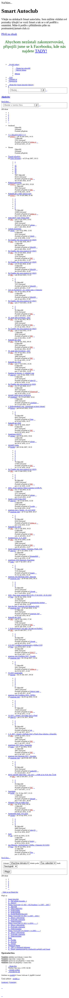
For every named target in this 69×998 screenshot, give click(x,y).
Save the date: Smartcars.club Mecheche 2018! (23, 606)
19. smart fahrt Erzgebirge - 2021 (19, 351)
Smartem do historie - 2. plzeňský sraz (21, 373)
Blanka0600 (34, 556)
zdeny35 (13, 375)
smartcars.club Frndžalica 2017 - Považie (22, 656)
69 (15, 171)
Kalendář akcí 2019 (14, 527)
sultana (32, 225)
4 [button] (8, 118)
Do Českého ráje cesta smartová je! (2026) (22, 240)
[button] (8, 122)
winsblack (13, 397)
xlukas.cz (33, 142)
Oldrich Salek (34, 691)
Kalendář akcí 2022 (14, 340)
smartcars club (15, 512)
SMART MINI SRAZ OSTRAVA (19, 395)
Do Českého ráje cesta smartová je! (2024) (22, 262)
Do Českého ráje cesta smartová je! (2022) (22, 329)
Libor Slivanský (15, 158)
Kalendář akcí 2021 (14, 362)
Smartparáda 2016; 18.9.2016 (18, 813)
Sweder (32, 506)
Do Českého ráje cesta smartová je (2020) (22, 384)
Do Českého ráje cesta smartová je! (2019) (22, 469)
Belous (12, 408)
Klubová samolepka (14, 182)
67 (15, 168)
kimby (32, 841)
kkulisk (12, 675)
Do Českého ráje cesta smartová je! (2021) (22, 301)
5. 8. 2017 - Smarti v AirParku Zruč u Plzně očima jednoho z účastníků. (32, 734)
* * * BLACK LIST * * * (17, 135)
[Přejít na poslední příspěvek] (37, 142)
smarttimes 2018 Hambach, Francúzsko (21, 560)
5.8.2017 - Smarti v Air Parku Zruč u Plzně (22, 715)
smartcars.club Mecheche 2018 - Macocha (22, 577)
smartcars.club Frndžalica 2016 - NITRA (21, 695)
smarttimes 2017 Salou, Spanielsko (20, 745)
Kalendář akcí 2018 (14, 617)
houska (12, 447)
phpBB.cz (16, 979)
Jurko (12, 562)
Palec (31, 419)
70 (15, 173)
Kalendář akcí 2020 (14, 423)
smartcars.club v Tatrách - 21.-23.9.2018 (21, 510)
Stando (32, 573)
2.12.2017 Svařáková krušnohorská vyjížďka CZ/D (25, 645)
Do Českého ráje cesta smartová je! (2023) (22, 273)
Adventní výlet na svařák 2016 (18, 802)
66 (15, 166)
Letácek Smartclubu (14, 229)
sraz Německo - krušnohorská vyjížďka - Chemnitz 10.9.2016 (28, 845)
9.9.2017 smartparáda (15, 673)
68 (15, 169)
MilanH (32, 799)
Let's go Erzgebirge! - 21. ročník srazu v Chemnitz (25, 290)
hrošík (12, 793)
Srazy (10, 834)
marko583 (33, 771)
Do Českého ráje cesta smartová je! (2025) (22, 251)
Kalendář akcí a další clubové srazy (19, 193)
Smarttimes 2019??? (15, 434)
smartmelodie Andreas (37, 602)
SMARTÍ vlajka (13, 445)
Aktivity (5, 97)
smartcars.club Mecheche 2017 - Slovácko (22, 756)
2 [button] (8, 115)
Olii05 (12, 230)
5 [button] (8, 120)
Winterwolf (34, 392)
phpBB (12, 975)
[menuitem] (22, 68)
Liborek (32, 591)
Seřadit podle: (35, 863)
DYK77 (12, 136)
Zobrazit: (6, 863)
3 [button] (8, 116)
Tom (11, 597)
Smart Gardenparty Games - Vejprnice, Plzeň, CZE (25, 549)
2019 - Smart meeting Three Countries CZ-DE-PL (25, 488)
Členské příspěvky (14, 156)
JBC (31, 179)
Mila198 (33, 247)
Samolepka (11, 791)
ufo (31, 730)
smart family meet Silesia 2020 (18, 218)
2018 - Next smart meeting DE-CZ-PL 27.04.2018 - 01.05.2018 (29, 595)
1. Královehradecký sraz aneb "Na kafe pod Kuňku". (25, 628)
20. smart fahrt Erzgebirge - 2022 (19, 317)
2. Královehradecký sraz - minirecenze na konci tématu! (26, 406)
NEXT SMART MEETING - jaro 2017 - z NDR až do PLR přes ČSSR (32, 775)
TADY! (41, 51)
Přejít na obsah (9, 34)
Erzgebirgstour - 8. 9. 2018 (17, 538)
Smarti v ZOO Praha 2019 (17, 499)
